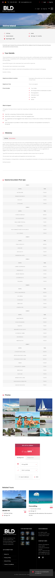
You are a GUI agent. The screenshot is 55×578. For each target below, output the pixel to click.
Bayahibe (27, 534)
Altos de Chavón (22, 535)
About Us (6, 554)
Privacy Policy (7, 557)
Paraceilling (33, 506)
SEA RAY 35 (6, 511)
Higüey (32, 538)
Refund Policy (7, 561)
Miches (27, 543)
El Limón (27, 538)
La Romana (22, 543)
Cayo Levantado (22, 539)
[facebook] (39, 2)
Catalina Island (32, 534)
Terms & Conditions (9, 564)
